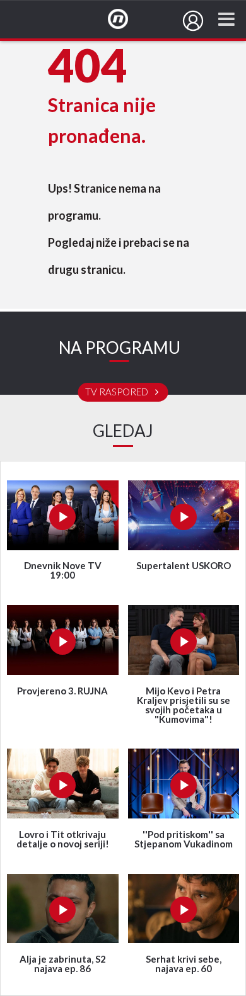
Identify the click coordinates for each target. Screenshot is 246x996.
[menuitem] (193, 20)
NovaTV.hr (126, 19)
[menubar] (193, 20)
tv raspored (117, 392)
